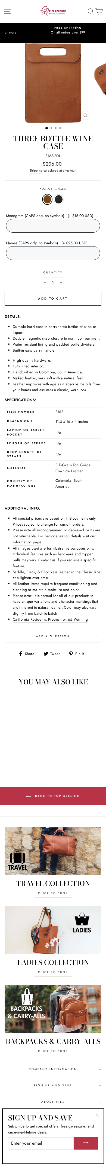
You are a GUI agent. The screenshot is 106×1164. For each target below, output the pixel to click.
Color (53, 189)
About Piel (53, 1102)
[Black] (26, 754)
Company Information (53, 1069)
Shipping (36, 170)
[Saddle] (20, 754)
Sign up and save (53, 1085)
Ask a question (53, 636)
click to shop (53, 893)
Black (58, 199)
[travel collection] (53, 851)
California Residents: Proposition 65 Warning (50, 619)
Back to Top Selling (56, 796)
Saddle (47, 199)
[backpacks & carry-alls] (53, 1009)
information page (27, 542)
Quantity (53, 272)
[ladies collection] (53, 930)
